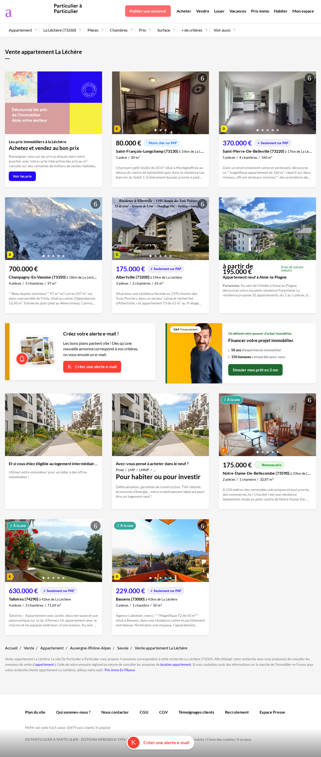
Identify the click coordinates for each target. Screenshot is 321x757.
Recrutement (237, 712)
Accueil (11, 647)
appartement (44, 664)
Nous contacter (115, 712)
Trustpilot (102, 727)
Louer (219, 11)
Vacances (237, 11)
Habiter (281, 11)
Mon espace (303, 11)
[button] (155, 128)
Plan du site (35, 712)
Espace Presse (272, 712)
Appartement (52, 647)
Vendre (202, 11)
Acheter (184, 11)
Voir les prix (22, 176)
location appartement (175, 664)
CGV (163, 712)
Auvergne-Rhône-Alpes (90, 647)
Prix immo (260, 11)
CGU (144, 712)
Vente (29, 647)
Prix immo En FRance (120, 670)
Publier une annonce (148, 11)
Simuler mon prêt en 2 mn (255, 369)
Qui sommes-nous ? (73, 712)
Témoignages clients (196, 712)
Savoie (122, 647)
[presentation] (117, 104)
